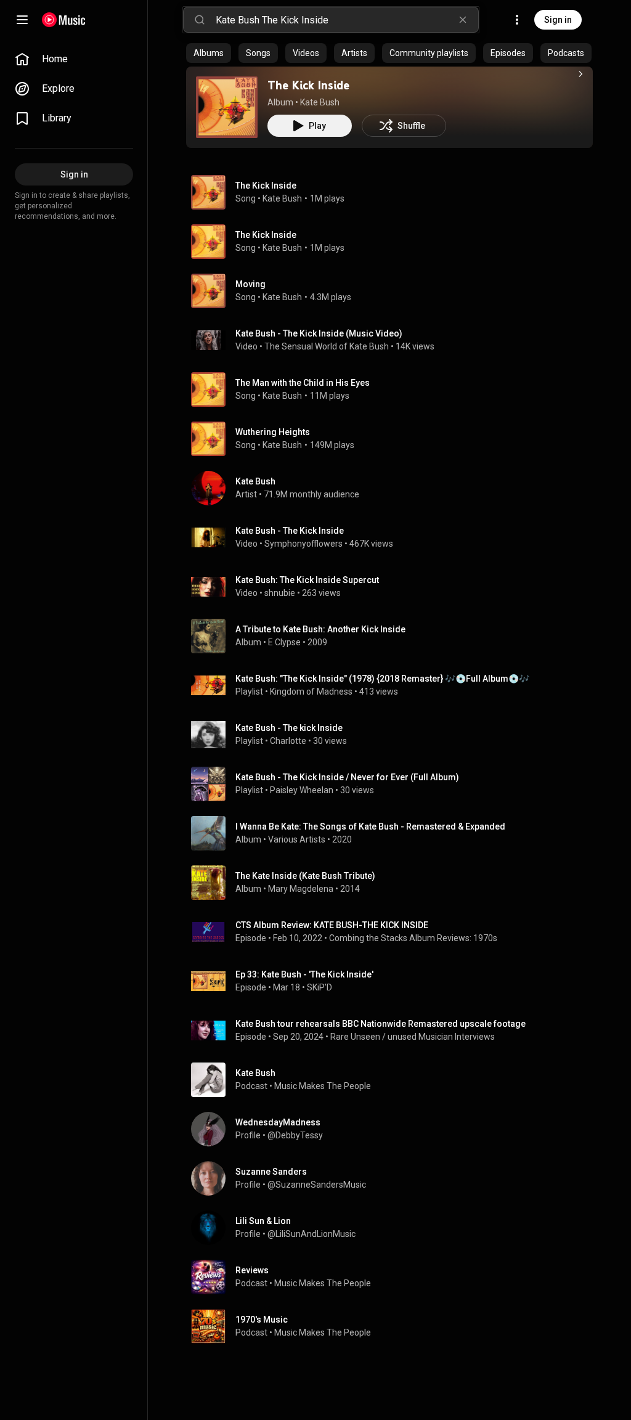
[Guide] (22, 19)
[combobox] (347, 19)
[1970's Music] (394, 1326)
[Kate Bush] (394, 488)
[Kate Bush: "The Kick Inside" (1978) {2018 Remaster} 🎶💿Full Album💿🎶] (394, 685)
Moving (250, 284)
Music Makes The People (322, 1086)
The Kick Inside (308, 85)
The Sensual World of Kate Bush (326, 346)
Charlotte (288, 741)
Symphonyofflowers (303, 544)
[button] (227, 107)
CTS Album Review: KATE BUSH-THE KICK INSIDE (331, 925)
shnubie (279, 593)
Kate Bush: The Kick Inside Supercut (307, 580)
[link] (74, 59)
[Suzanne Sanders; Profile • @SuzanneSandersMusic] (394, 1178)
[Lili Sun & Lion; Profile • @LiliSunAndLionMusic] (394, 1227)
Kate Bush (320, 102)
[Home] (64, 19)
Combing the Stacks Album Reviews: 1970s (413, 938)
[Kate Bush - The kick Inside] (394, 734)
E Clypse (284, 642)
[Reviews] (394, 1277)
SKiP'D (319, 987)
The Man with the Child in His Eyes (302, 383)
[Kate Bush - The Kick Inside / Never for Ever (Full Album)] (394, 784)
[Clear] (463, 20)
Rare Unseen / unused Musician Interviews (412, 1037)
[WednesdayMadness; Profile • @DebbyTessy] (394, 1129)
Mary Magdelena (300, 889)
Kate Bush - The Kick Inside (289, 531)
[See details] (580, 74)
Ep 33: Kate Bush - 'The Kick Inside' (304, 974)
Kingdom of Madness (311, 691)
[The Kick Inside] (227, 107)
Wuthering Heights (272, 432)
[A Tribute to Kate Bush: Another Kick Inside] (394, 636)
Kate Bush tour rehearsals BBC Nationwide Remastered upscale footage (380, 1024)
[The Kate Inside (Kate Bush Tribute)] (394, 882)
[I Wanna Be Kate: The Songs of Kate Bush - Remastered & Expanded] (394, 833)
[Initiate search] (200, 20)
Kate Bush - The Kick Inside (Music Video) (318, 333)
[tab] (208, 53)
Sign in (558, 20)
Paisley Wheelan (301, 790)
